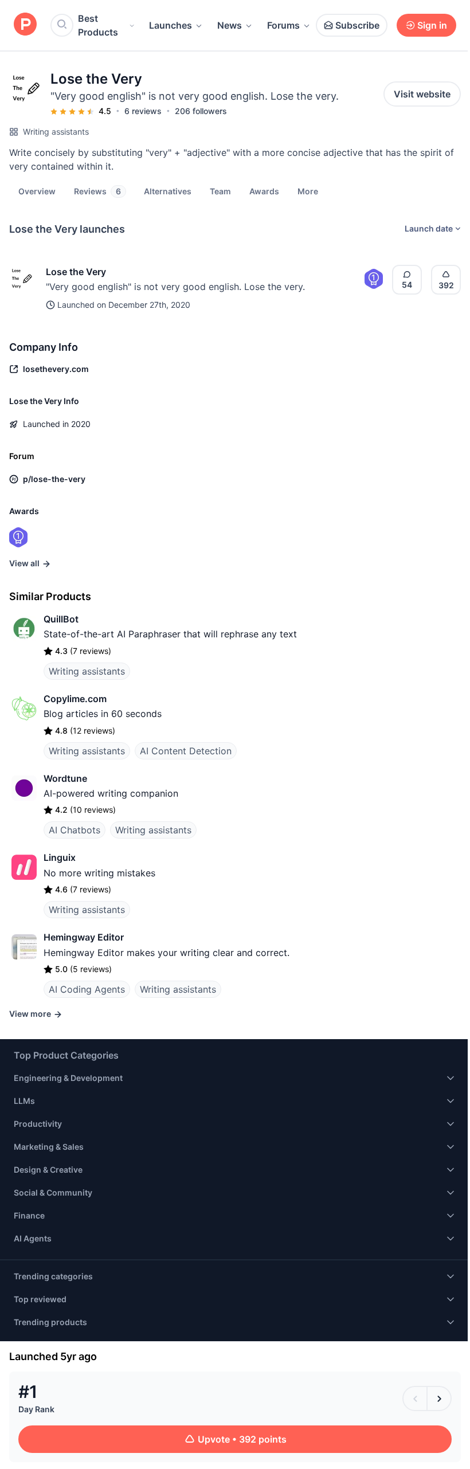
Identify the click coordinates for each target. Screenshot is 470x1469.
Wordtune (65, 778)
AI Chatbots (74, 830)
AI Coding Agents (87, 989)
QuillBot (61, 619)
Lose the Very (76, 271)
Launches (170, 25)
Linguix (60, 857)
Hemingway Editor (84, 937)
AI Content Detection (186, 751)
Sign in (432, 25)
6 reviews (143, 111)
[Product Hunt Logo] (25, 25)
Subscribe (357, 25)
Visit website (422, 94)
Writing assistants (56, 131)
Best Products (98, 25)
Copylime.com (75, 698)
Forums (283, 25)
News (229, 25)
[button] (307, 191)
